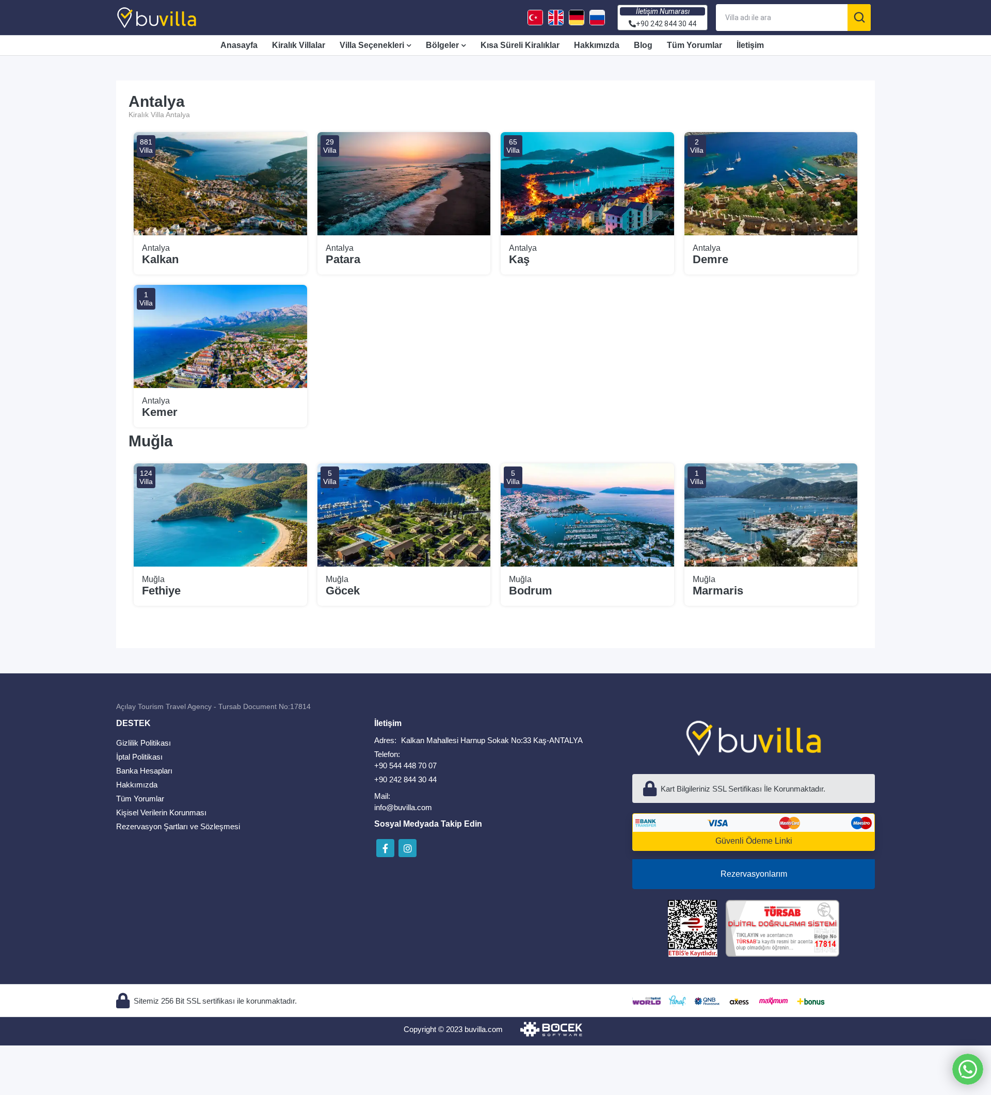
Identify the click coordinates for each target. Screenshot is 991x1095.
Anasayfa (239, 45)
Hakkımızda (596, 45)
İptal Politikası (139, 756)
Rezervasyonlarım (754, 873)
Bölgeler (442, 45)
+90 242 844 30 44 (405, 779)
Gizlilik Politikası (143, 742)
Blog (643, 45)
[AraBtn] (859, 17)
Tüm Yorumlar (694, 45)
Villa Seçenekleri (372, 45)
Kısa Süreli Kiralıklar (520, 45)
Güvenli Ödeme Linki (753, 840)
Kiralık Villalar (298, 45)
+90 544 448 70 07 (405, 765)
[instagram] (407, 848)
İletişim (750, 45)
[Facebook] (385, 848)
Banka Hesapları (144, 770)
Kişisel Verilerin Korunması (161, 812)
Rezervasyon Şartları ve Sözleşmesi (178, 826)
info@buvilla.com (403, 807)
